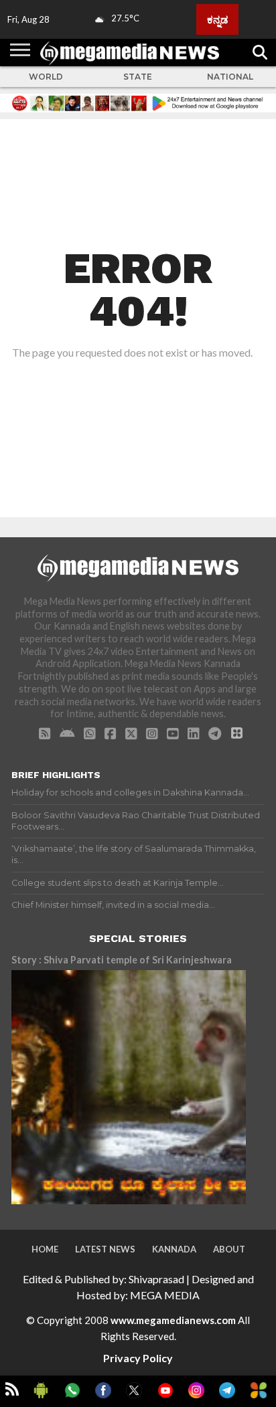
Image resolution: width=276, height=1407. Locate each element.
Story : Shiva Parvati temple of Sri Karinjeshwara (121, 959)
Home (44, 1249)
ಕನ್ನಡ (217, 19)
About (229, 1249)
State (137, 77)
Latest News (105, 1249)
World (46, 77)
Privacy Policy (138, 1357)
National (230, 77)
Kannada (174, 1249)
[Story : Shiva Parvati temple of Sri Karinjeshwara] (128, 1087)
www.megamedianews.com (173, 1320)
